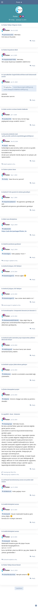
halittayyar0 (8, 349)
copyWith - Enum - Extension (11, 414)
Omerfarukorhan (9, 574)
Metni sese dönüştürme (10, 219)
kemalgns (7, 254)
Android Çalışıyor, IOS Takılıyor (12, 266)
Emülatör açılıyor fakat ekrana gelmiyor (15, 364)
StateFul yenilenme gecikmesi (12, 244)
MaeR (6, 146)
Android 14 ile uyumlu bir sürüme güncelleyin (16, 192)
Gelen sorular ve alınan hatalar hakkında (15, 109)
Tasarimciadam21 (10, 202)
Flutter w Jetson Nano (9, 169)
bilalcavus (7, 374)
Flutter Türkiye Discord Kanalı (12, 565)
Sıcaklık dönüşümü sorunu (11, 504)
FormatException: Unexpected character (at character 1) (19, 310)
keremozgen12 (9, 276)
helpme (6, 399)
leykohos (8, 87)
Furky (6, 179)
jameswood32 (8, 35)
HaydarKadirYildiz (10, 59)
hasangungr (8, 424)
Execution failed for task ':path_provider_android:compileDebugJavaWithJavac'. (17, 135)
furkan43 (7, 514)
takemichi (7, 229)
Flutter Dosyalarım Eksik (10, 50)
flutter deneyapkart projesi (11, 389)
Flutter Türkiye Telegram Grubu (12, 25)
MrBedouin (7, 491)
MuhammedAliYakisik (11, 320)
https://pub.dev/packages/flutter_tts (14, 231)
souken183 (7, 119)
